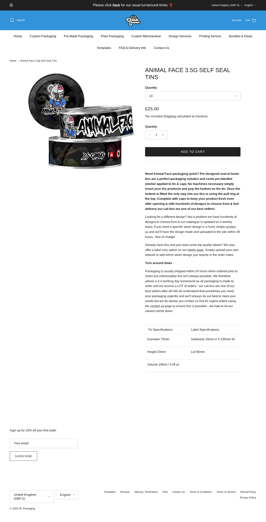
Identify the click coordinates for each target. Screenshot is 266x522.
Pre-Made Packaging (78, 36)
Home (18, 36)
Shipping (169, 116)
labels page (196, 250)
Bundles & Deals (240, 36)
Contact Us (161, 47)
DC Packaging (27, 508)
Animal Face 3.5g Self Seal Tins (38, 60)
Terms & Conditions (201, 491)
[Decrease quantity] (148, 135)
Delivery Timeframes (146, 491)
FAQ (165, 491)
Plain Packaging (112, 36)
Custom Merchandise (146, 36)
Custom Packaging (43, 36)
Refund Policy (248, 491)
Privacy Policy (248, 497)
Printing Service (210, 36)
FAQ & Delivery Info (132, 47)
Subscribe (23, 456)
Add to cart (193, 151)
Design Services (180, 36)
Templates (104, 47)
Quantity (151, 87)
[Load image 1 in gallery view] (81, 122)
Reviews (125, 491)
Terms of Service (226, 491)
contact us (157, 306)
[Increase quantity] (164, 135)
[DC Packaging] (133, 20)
